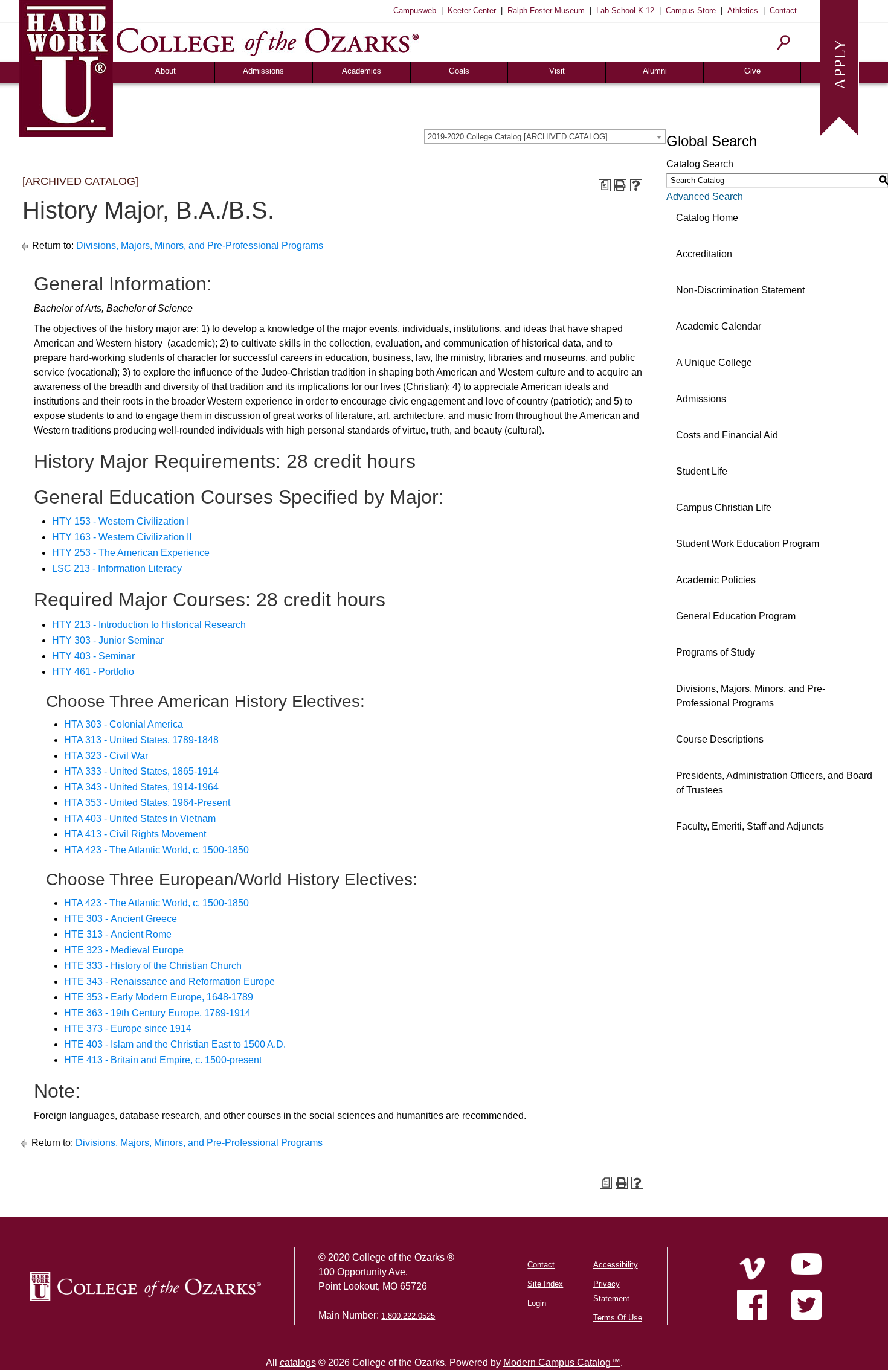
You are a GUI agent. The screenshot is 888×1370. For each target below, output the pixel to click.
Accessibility (615, 1264)
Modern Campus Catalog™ (561, 1362)
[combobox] (545, 136)
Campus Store (691, 10)
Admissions (263, 70)
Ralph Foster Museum (546, 10)
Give (752, 70)
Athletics (742, 10)
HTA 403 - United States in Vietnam (140, 818)
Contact (783, 10)
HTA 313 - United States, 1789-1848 (141, 740)
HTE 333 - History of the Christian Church (153, 966)
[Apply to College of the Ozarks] (839, 67)
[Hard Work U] (66, 67)
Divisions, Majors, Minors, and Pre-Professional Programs (199, 245)
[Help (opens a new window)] (636, 185)
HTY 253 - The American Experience (131, 553)
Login (536, 1303)
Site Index (545, 1283)
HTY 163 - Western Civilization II (121, 537)
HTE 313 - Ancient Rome (118, 934)
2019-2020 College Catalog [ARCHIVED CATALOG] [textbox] (518, 136)
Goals (459, 70)
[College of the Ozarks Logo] (145, 1286)
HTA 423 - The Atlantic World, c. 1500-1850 (156, 850)
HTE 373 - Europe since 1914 (127, 1028)
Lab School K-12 (625, 10)
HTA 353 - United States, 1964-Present (147, 803)
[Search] (783, 42)
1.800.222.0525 (408, 1315)
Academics (361, 70)
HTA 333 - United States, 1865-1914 (141, 771)
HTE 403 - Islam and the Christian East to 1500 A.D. (175, 1044)
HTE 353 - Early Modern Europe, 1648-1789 (158, 997)
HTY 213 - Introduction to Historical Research (149, 624)
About (165, 70)
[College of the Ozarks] (268, 42)
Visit (557, 70)
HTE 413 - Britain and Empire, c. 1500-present (163, 1060)
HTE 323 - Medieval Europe (124, 950)
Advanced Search (704, 196)
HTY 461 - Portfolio (93, 672)
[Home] (752, 1268)
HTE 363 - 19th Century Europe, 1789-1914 (157, 1013)
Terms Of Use (617, 1317)
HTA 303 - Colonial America (123, 724)
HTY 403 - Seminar (93, 656)
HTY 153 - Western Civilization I (120, 521)
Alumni (655, 70)
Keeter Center (472, 10)
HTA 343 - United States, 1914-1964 (141, 787)
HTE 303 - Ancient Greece (120, 919)
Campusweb (414, 10)
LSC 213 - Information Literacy (117, 568)
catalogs (298, 1362)
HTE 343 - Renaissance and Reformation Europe (169, 981)
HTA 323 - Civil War (106, 756)
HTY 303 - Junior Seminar (108, 640)
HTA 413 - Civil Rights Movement (135, 834)
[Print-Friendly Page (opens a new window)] (620, 185)
